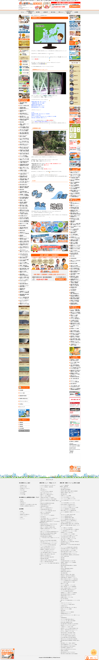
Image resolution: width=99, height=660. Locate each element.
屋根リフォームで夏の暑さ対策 (45, 512)
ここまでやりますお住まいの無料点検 (68, 12)
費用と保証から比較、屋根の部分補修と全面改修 (75, 213)
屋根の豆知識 (22, 230)
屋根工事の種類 (75, 62)
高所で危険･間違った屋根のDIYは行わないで (68, 589)
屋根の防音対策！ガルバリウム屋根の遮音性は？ (75, 196)
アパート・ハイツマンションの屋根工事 (75, 381)
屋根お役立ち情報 (74, 263)
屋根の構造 (62, 557)
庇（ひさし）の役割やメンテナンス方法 (24, 280)
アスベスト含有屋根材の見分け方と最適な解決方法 (69, 580)
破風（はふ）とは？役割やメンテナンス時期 (24, 303)
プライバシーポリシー (24, 401)
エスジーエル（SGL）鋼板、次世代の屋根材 (68, 620)
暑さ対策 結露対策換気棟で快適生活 (23, 203)
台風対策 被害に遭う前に (44, 506)
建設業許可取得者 (23, 395)
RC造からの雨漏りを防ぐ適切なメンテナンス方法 (24, 277)
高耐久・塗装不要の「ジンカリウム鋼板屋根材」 (69, 586)
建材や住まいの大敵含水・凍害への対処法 (24, 205)
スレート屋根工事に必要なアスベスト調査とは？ (24, 298)
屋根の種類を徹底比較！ (73, 221)
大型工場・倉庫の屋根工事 (44, 513)
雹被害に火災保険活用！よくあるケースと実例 (75, 301)
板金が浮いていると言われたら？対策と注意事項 (75, 334)
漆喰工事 (75, 75)
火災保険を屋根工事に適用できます (46, 509)
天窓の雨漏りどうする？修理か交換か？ (24, 286)
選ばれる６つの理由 (23, 486)
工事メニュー (61, 12)
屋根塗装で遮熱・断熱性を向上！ (66, 571)
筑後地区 (21, 426)
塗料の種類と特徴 (74, 399)
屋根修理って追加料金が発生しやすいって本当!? (75, 337)
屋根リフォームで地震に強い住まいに (46, 507)
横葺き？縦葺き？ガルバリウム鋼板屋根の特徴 (75, 191)
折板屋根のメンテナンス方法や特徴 (66, 532)
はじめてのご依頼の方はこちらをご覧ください (48, 485)
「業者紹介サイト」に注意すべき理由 (75, 345)
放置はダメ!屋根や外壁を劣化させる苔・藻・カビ (24, 241)
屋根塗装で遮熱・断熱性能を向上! (75, 293)
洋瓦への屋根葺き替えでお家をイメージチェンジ (24, 247)
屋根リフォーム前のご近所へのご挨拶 (74, 315)
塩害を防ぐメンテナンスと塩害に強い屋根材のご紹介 (69, 628)
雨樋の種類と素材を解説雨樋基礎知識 (24, 295)
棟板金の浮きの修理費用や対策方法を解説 (24, 119)
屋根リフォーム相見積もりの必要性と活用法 (47, 527)
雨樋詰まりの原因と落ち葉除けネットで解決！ (75, 373)
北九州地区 (22, 428)
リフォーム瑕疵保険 (23, 491)
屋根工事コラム (36, 15)
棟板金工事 (76, 93)
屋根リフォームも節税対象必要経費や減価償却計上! (75, 389)
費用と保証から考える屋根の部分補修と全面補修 (48, 533)
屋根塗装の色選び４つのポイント (74, 287)
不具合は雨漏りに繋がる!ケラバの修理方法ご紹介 (24, 127)
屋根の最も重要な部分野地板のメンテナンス (24, 228)
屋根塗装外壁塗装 (75, 98)
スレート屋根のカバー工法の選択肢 (75, 227)
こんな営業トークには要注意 (75, 326)
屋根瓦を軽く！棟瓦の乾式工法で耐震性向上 (75, 277)
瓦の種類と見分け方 (23, 215)
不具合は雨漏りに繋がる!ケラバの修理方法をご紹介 (69, 548)
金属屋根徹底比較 (64, 617)
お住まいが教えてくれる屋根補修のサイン (75, 216)
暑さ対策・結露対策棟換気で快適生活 (67, 568)
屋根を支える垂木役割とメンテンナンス (24, 272)
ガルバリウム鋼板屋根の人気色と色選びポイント (69, 519)
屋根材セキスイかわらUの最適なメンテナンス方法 (75, 248)
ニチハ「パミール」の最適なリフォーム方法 (68, 498)
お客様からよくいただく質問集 (66, 495)
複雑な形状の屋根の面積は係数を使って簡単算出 (69, 565)
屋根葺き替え (76, 66)
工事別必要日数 (73, 258)
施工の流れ (53, 12)
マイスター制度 (22, 494)
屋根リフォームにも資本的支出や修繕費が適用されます (49, 531)
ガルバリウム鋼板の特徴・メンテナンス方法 (68, 585)
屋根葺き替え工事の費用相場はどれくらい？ (75, 211)
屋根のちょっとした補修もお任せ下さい (46, 494)
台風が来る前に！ (43, 63)
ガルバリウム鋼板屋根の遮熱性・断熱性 (75, 183)
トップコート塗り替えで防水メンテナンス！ (24, 300)
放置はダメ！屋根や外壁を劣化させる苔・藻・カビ (69, 629)
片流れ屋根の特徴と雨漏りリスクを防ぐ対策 (24, 192)
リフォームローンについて (44, 530)
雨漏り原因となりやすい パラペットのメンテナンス (48, 541)
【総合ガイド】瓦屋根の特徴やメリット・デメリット (69, 522)
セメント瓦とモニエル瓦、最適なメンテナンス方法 (69, 535)
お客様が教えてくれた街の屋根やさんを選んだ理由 (28, 504)
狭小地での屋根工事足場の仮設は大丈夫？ (75, 254)
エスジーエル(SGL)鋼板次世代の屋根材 (24, 260)
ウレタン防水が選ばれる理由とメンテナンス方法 (24, 139)
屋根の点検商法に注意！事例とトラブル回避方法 (75, 331)
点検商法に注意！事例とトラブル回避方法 (47, 497)
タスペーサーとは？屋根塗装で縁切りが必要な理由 (69, 547)
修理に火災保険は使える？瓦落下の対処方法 (75, 271)
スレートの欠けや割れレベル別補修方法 (75, 229)
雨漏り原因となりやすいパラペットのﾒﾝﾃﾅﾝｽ (24, 145)
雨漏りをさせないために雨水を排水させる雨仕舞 (24, 210)
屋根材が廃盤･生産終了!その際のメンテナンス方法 (69, 551)
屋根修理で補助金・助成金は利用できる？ (75, 304)
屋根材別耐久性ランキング (23, 236)
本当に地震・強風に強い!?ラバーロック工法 (68, 634)
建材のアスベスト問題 (24, 223)
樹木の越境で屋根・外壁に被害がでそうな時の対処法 (75, 339)
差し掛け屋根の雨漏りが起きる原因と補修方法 (24, 198)
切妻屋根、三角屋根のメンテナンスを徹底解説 (24, 195)
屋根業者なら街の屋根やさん (24, 514)
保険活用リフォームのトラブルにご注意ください (75, 342)
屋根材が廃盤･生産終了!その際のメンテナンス (24, 244)
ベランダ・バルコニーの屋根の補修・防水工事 (48, 510)
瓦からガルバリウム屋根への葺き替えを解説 (75, 177)
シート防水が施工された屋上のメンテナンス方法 (24, 142)
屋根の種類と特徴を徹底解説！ (23, 103)
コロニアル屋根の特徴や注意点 (74, 232)
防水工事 (75, 84)
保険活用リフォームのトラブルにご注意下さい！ (69, 625)
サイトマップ (22, 406)
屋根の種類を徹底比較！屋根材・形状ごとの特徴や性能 (70, 523)
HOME (32, 15)
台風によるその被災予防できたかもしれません (75, 266)
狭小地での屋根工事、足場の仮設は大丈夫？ (68, 504)
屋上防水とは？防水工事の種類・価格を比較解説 (24, 150)
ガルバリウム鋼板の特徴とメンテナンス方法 (24, 263)
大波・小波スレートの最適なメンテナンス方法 (24, 168)
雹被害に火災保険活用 (64, 650)
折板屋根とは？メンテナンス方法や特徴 (75, 237)
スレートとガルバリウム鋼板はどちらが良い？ (75, 172)
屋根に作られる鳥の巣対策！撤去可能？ (75, 376)
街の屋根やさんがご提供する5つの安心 (30, 12)
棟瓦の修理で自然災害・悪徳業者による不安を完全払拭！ (70, 554)
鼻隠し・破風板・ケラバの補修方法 (24, 124)
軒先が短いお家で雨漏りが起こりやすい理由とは (24, 218)
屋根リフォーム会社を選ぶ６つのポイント (75, 261)
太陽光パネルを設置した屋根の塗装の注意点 (75, 240)
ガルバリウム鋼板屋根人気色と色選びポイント (75, 185)
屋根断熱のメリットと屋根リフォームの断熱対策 (24, 292)
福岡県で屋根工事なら (24, 398)
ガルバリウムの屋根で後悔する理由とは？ (24, 257)
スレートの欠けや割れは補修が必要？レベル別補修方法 (70, 529)
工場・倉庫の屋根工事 (75, 378)
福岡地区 (21, 422)
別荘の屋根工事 (73, 383)
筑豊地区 (21, 424)
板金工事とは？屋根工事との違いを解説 (24, 117)
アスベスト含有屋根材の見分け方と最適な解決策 (24, 221)
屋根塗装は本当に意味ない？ (23, 111)
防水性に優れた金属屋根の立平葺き (66, 622)
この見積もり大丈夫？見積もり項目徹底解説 (75, 321)
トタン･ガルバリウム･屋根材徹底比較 (24, 254)
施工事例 (38, 12)
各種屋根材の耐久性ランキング (66, 613)
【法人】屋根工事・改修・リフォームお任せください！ (49, 518)
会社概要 (76, 12)
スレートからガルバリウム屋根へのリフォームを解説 (75, 175)
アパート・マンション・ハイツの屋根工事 (47, 515)
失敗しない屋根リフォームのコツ (75, 205)
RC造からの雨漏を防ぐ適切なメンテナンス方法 (68, 588)
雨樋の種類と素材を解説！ (44, 558)
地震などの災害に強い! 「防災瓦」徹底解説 (75, 282)
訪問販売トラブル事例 (75, 328)
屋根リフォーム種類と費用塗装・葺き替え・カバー (75, 224)
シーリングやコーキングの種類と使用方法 (24, 173)
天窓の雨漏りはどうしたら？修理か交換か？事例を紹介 (70, 541)
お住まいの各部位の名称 (24, 105)
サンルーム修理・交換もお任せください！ (75, 363)
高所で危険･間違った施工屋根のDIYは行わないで (24, 269)
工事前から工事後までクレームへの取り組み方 (75, 318)
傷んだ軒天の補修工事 (64, 598)
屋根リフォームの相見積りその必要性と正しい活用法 (75, 313)
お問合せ (21, 517)
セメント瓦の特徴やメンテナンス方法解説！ (24, 156)
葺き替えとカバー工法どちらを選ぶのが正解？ (75, 219)
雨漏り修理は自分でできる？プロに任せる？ (24, 114)
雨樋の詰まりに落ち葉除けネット (45, 555)
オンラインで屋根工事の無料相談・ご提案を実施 (75, 310)
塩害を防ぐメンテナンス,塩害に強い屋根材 (24, 239)
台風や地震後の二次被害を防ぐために (75, 274)
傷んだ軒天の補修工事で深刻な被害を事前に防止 (24, 133)
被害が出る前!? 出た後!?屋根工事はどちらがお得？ (75, 323)
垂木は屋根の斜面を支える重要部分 (46, 536)
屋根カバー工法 (77, 71)
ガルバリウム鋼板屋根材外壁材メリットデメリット (75, 193)
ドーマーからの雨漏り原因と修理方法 (24, 283)
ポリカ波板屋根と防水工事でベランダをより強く (75, 368)
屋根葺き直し (76, 89)
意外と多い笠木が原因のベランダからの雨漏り (24, 130)
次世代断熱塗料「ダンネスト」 (73, 290)
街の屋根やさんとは (23, 485)
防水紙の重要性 (23, 225)
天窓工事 (75, 102)
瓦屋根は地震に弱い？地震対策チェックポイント (75, 279)
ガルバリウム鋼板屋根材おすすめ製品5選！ (75, 188)
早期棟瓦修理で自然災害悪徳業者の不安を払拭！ (24, 165)
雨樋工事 (75, 80)
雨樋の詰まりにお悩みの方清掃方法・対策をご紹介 (75, 371)
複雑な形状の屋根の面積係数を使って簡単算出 (24, 187)
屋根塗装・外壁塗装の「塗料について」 (67, 492)
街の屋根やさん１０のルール (24, 488)
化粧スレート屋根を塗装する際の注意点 (74, 243)
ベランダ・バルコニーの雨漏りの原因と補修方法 (24, 153)
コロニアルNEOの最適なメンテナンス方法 (75, 251)
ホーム (22, 12)
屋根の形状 (22, 189)
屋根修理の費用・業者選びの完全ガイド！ (24, 108)
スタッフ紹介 (22, 512)
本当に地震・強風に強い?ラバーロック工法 (24, 182)
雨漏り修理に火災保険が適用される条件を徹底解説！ (69, 653)
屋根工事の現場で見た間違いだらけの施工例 (75, 285)
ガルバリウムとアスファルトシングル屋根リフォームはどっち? (24, 250)
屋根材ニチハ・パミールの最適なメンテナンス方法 (75, 245)
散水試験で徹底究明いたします (45, 504)
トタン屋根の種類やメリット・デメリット (75, 235)
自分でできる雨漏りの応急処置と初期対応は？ (75, 295)
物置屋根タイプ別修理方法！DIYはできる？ (75, 360)
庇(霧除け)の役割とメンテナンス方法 (23, 171)
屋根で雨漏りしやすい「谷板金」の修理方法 (24, 213)
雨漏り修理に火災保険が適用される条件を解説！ (75, 298)
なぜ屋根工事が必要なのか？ (75, 203)
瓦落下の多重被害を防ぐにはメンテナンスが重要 (75, 269)
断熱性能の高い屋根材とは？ (23, 289)
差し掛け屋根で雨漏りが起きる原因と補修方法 (68, 637)
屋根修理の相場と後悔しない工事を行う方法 (75, 208)
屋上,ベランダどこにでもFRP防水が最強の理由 (24, 147)
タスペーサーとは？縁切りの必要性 (23, 136)
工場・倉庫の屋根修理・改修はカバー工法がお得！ (75, 365)
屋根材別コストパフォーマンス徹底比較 (24, 233)
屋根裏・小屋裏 (23, 200)
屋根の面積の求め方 (23, 184)
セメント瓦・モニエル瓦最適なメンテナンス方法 (24, 159)
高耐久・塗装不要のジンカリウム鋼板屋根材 (24, 266)
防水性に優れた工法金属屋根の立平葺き (23, 176)
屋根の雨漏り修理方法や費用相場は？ (24, 275)
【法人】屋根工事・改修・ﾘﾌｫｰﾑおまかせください (75, 386)
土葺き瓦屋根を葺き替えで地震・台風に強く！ (24, 162)
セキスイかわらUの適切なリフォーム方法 (67, 497)
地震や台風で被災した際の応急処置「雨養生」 (24, 179)
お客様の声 (45, 12)
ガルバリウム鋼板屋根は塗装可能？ (75, 180)
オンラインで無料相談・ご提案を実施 (46, 486)
